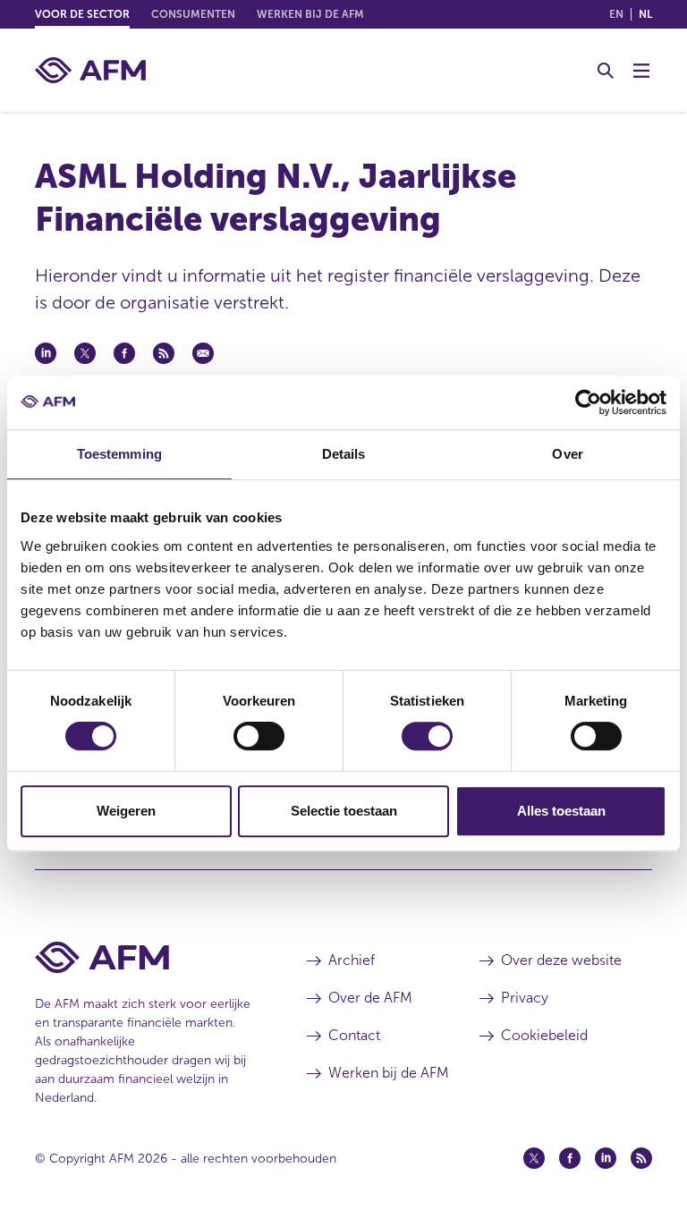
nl (645, 14)
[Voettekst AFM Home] (144, 957)
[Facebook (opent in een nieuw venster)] (570, 1158)
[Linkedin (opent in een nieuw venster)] (605, 1158)
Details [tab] (344, 453)
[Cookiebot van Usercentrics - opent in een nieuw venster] (588, 402)
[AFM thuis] (90, 70)
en (616, 14)
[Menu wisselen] (641, 70)
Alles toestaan (561, 810)
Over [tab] (567, 453)
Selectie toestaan (344, 810)
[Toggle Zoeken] (605, 70)
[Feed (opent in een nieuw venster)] (641, 1158)
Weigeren (126, 810)
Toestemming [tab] (119, 453)
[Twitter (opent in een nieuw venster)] (534, 1158)
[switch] (258, 736)
